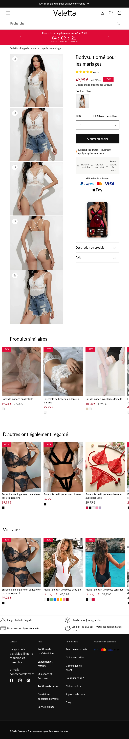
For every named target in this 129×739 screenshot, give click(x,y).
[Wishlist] (111, 13)
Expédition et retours (45, 663)
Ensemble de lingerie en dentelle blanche (61, 400)
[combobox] (64, 23)
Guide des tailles (75, 657)
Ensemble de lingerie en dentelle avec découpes (103, 496)
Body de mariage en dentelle (17, 398)
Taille (78, 115)
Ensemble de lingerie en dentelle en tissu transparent (21, 496)
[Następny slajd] (109, 37)
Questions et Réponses (45, 676)
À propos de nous (75, 694)
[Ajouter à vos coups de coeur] (37, 351)
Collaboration (73, 686)
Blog (68, 702)
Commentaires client (74, 667)
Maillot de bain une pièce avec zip (62, 589)
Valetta (14, 48)
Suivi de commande (76, 649)
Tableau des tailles (107, 116)
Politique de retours (49, 686)
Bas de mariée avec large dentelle (103, 398)
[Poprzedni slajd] (20, 37)
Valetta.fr (22, 731)
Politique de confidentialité (46, 651)
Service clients (46, 706)
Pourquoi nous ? (75, 677)
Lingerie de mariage (50, 48)
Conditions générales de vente (48, 696)
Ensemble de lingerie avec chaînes (62, 494)
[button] (8, 13)
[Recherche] (118, 23)
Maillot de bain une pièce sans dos (104, 589)
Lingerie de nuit (28, 48)
